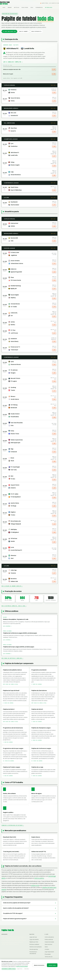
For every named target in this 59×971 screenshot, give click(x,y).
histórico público (39, 878)
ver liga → (53, 85)
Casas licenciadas (49, 942)
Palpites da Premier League (11, 767)
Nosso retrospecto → (36, 31)
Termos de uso (48, 956)
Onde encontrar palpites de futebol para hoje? (16, 902)
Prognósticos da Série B (38, 670)
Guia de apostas (34, 949)
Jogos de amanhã (34, 939)
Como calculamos (49, 937)
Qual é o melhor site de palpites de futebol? (16, 908)
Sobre (46, 947)
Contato (47, 949)
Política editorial (49, 939)
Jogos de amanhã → (24, 31)
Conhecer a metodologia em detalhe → (13, 825)
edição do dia (35, 885)
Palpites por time (34, 942)
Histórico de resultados (36, 947)
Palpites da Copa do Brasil (11, 690)
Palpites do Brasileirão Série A (12, 670)
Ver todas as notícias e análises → (12, 658)
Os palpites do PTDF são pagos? (13, 913)
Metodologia (48, 7)
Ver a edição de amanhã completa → (12, 586)
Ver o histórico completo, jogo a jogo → (14, 605)
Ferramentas (39, 7)
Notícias (16, 7)
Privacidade (48, 954)
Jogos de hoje (33, 937)
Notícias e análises (34, 944)
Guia (32, 7)
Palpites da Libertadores (39, 690)
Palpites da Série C (9, 709)
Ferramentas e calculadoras (33, 952)
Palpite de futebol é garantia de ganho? (15, 918)
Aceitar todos (52, 965)
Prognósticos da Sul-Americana (13, 727)
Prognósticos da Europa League (13, 748)
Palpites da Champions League (41, 727)
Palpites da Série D (37, 709)
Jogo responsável (49, 951)
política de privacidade (22, 966)
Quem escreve (48, 944)
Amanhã (10, 7)
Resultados (25, 7)
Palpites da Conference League (41, 748)
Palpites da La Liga (37, 767)
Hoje (4, 7)
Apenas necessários (39, 965)
